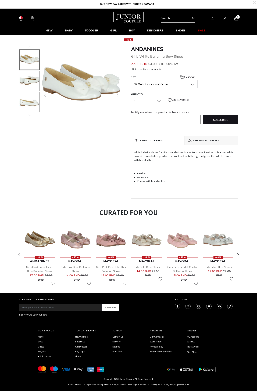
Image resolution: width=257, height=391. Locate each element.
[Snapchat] (209, 306)
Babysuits (80, 341)
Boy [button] (132, 30)
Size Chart (190, 76)
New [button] (49, 30)
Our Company (157, 336)
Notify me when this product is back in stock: (160, 112)
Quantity (137, 94)
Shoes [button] (181, 30)
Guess (41, 346)
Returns (116, 346)
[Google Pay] (171, 369)
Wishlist (191, 341)
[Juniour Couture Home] (128, 17)
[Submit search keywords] (193, 18)
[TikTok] (230, 306)
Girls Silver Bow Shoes (218, 267)
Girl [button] (113, 30)
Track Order (193, 346)
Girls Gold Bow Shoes (147, 267)
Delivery (116, 341)
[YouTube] (219, 306)
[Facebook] (177, 306)
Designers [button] (155, 30)
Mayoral (42, 351)
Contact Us (117, 336)
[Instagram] (198, 306)
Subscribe (110, 307)
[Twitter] (188, 306)
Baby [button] (69, 30)
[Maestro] (54, 369)
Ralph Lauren (44, 356)
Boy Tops (80, 351)
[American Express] (90, 369)
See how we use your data (33, 314)
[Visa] (66, 369)
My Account (193, 336)
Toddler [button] (91, 30)
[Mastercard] (42, 369)
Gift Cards (117, 351)
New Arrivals (81, 336)
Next (237, 254)
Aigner (41, 336)
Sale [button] (201, 30)
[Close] (254, 2)
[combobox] (178, 18)
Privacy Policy (156, 346)
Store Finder (156, 341)
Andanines (147, 49)
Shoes (78, 356)
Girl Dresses (81, 346)
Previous (19, 254)
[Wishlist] (53, 283)
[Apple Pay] (78, 369)
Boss (40, 341)
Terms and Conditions (161, 351)
